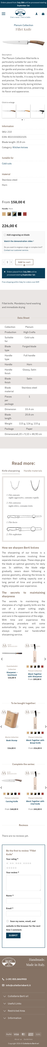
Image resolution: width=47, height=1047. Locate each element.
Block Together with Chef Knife (35, 802)
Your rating (12, 859)
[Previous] (2, 664)
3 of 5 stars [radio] (18, 863)
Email (9, 908)
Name (10, 895)
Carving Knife (12, 801)
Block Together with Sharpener (35, 675)
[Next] (42, 113)
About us (18, 1039)
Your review (12, 872)
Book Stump (11, 740)
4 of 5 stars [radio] (26, 863)
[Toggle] (5, 996)
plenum (18, 25)
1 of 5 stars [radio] (6, 863)
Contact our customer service (16, 250)
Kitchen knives (20, 147)
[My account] (36, 14)
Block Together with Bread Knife (35, 741)
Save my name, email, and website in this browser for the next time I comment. (23, 925)
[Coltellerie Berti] (20, 13)
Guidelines (28, 1039)
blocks (7, 737)
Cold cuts (7, 163)
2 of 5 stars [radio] (11, 863)
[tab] (11, 471)
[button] (3, 14)
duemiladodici (12, 666)
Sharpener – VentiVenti (12, 673)
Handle (5, 209)
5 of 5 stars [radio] (11, 868)
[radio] (4, 214)
